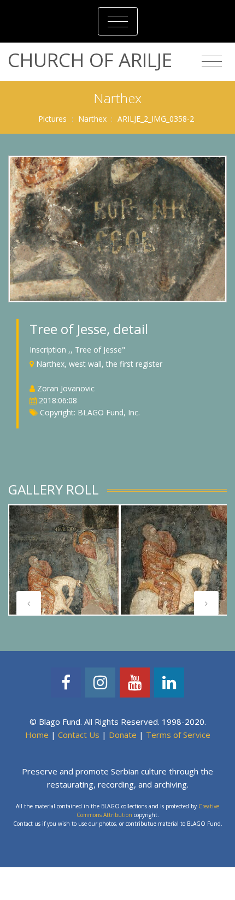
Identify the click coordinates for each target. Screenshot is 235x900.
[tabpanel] (64, 560)
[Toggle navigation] (118, 21)
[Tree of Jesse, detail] (117, 228)
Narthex (92, 119)
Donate (123, 734)
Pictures (52, 119)
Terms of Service (178, 734)
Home (37, 734)
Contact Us (78, 734)
